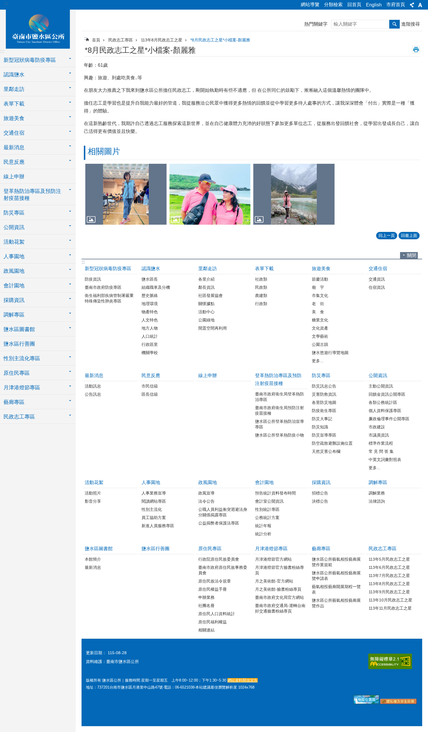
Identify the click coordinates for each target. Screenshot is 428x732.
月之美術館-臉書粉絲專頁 (278, 589)
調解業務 (377, 493)
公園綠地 (206, 320)
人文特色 (150, 320)
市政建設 (377, 427)
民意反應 (151, 375)
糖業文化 (320, 320)
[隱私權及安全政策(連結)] (398, 702)
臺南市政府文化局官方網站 (279, 597)
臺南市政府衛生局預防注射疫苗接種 (279, 410)
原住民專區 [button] (16, 373)
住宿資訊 (377, 287)
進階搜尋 (410, 24)
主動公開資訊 (381, 386)
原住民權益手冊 (212, 589)
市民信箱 (150, 386)
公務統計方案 (267, 517)
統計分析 (263, 534)
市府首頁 (395, 4)
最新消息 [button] (13, 147)
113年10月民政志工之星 (390, 600)
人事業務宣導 (154, 493)
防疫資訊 (93, 279)
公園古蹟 (320, 344)
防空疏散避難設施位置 (332, 443)
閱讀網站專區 (154, 501)
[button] (126, 194)
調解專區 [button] (13, 315)
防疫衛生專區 (324, 410)
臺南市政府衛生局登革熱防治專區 (279, 397)
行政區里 (150, 344)
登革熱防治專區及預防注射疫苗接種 (278, 379)
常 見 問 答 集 (381, 451)
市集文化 (320, 295)
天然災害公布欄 (326, 451)
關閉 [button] (411, 255)
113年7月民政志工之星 (389, 575)
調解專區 (378, 482)
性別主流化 (152, 509)
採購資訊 (321, 482)
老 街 (318, 303)
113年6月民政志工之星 (389, 567)
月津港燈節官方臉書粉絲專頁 (279, 570)
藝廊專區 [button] (13, 402)
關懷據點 (206, 303)
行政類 (261, 303)
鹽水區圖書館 (99, 548)
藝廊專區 (321, 548)
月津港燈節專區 (271, 548)
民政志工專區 (120, 40)
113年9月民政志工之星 (389, 592)
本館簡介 (93, 559)
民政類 (261, 287)
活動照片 (93, 493)
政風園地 (207, 482)
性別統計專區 (267, 509)
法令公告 (206, 501)
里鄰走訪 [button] (13, 89)
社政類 (261, 279)
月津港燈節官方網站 (273, 559)
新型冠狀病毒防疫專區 (108, 268)
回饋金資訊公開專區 (387, 394)
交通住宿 (378, 268)
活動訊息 (93, 386)
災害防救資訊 (324, 394)
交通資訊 (377, 279)
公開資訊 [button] (13, 227)
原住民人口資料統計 (216, 613)
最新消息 (94, 375)
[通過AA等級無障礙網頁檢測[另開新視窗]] (390, 661)
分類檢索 (333, 4)
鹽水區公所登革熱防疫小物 (279, 435)
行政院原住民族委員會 (218, 559)
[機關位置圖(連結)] (366, 702)
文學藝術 (320, 336)
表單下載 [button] (13, 104)
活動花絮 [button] (13, 242)
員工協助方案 (154, 517)
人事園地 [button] (13, 256)
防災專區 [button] (13, 213)
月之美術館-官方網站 (274, 581)
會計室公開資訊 (269, 501)
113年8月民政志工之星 (161, 40)
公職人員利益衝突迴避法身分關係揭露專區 (222, 512)
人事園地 (151, 482)
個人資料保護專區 (385, 410)
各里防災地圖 (324, 402)
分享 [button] (411, 4)
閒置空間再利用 (212, 328)
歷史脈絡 (150, 295)
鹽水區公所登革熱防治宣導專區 (279, 424)
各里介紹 (206, 279)
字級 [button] (420, 4)
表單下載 (264, 268)
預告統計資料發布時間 (275, 493)
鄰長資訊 (206, 287)
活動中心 (206, 311)
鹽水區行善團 (19, 344)
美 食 (318, 311)
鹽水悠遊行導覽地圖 (330, 352)
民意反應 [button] (13, 162)
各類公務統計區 (383, 402)
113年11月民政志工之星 (390, 608)
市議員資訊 (379, 435)
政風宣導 (206, 493)
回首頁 (354, 4)
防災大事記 (322, 418)
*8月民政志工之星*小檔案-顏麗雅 (220, 40)
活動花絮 (94, 482)
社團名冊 (206, 605)
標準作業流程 (381, 443)
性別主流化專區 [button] (21, 358)
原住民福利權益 (212, 622)
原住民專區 (210, 548)
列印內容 (416, 49)
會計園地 (264, 482)
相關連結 (206, 630)
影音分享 (93, 501)
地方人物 (150, 328)
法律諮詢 (377, 501)
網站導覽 (310, 4)
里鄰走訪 (207, 268)
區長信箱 (150, 394)
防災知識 (320, 427)
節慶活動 (320, 279)
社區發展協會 (210, 295)
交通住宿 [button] (13, 133)
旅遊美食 (321, 268)
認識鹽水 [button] (13, 75)
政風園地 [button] (13, 271)
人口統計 (150, 336)
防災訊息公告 (324, 386)
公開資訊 (378, 375)
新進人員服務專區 (158, 525)
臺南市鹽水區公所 (38, 28)
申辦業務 (206, 597)
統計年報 (263, 525)
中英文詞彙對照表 (385, 459)
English (374, 4)
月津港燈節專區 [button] (21, 387)
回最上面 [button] (409, 235)
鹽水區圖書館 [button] (19, 329)
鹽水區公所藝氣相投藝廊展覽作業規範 (336, 562)
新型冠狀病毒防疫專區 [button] (29, 60)
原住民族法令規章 (214, 581)
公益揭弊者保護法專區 (218, 523)
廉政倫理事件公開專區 (389, 418)
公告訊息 (93, 394)
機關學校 (150, 352)
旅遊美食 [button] (13, 118)
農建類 (261, 295)
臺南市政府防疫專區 (103, 287)
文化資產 (320, 328)
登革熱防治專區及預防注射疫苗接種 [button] (32, 194)
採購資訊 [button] (13, 300)
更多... (317, 360)
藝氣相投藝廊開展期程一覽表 (336, 589)
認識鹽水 (151, 268)
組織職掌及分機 (156, 287)
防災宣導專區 (324, 435)
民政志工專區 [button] (19, 417)
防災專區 (321, 375)
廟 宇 (318, 287)
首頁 (96, 40)
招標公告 (320, 493)
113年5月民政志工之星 (389, 559)
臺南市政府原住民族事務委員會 (222, 570)
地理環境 (150, 303)
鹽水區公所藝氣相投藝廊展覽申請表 (336, 576)
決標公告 (320, 501)
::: (6, 3)
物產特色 (150, 311)
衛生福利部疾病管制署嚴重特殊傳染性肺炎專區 (109, 298)
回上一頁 (387, 235)
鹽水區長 (150, 279)
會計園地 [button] (13, 285)
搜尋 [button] (394, 24)
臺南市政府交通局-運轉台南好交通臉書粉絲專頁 (280, 608)
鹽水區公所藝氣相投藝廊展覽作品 (336, 603)
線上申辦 (13, 177)
